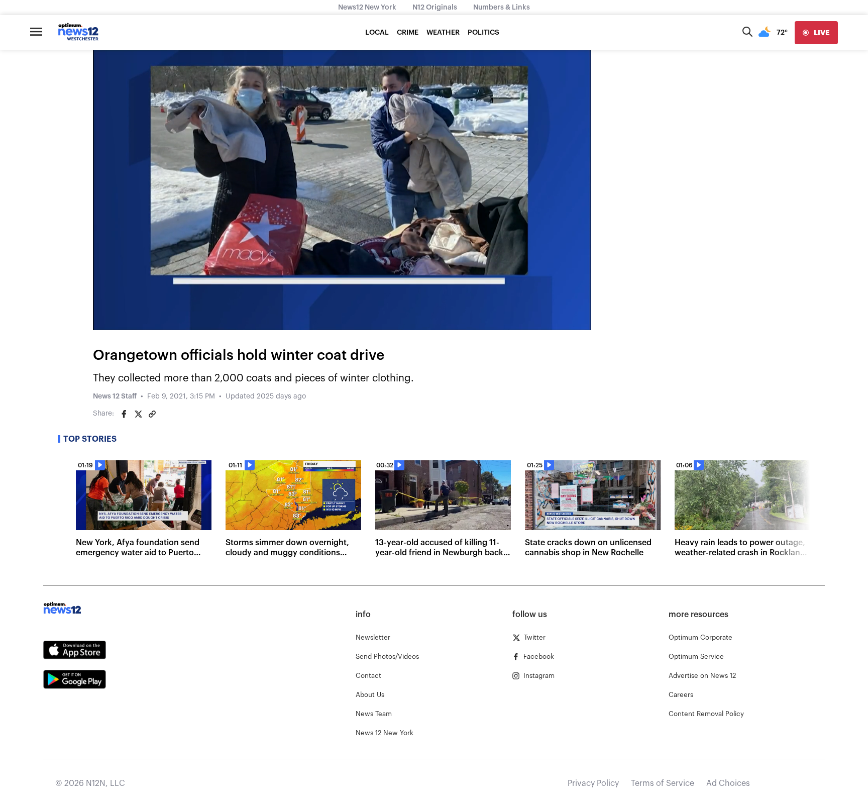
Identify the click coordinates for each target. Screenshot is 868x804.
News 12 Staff (115, 396)
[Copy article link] (152, 414)
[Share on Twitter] (138, 414)
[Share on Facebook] (124, 414)
